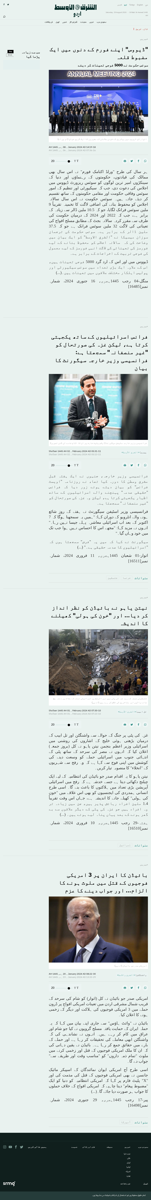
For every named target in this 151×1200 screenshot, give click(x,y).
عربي (146, 5)
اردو (125, 5)
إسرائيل (125, 845)
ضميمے (65, 22)
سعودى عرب (101, 22)
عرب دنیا (127, 1154)
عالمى (128, 1158)
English (140, 5)
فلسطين (113, 577)
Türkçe (132, 5)
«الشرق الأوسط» (130, 452)
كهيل (58, 22)
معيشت (83, 22)
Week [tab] (10, 55)
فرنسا (127, 577)
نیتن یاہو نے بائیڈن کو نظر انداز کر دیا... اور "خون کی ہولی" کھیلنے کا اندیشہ (99, 615)
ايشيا (128, 1167)
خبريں (91, 22)
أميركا (126, 1122)
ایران (128, 1163)
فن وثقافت (49, 22)
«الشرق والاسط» (126, 974)
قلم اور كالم (73, 22)
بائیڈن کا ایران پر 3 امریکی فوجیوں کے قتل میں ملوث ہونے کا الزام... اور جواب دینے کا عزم (103, 882)
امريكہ (127, 1172)
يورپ (128, 1176)
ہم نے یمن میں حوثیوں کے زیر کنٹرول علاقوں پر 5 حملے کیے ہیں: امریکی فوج (86, 28)
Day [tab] (10, 51)
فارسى (119, 5)
